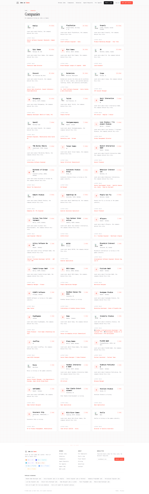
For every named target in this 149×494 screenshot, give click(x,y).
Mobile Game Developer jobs (102, 482)
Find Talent (82, 459)
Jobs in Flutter (31, 465)
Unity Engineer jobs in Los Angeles (54, 478)
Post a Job (108, 2)
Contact (80, 466)
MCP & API (62, 469)
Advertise (81, 464)
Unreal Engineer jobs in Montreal (76, 478)
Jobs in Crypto (31, 468)
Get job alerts (126, 2)
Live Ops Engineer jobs (32, 482)
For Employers (82, 454)
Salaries (78, 2)
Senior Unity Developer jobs (49, 482)
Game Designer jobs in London (68, 482)
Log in (117, 2)
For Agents (98, 2)
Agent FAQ (62, 466)
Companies (71, 2)
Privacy (122, 491)
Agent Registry (88, 2)
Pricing (80, 461)
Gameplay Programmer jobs (95, 478)
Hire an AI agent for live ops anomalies (37, 485)
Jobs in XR (30, 463)
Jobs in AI (30, 459)
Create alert (119, 459)
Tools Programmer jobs (85, 482)
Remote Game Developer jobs (33, 478)
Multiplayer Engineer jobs (112, 478)
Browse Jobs (62, 2)
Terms (116, 491)
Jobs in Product (44, 465)
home (26, 10)
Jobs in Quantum (41, 459)
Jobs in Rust (41, 463)
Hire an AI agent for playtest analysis (62, 485)
